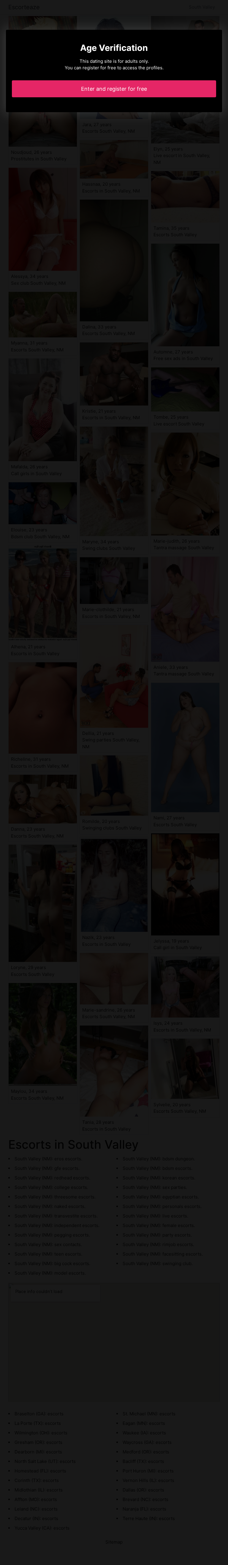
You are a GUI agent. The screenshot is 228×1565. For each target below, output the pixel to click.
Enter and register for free (114, 89)
